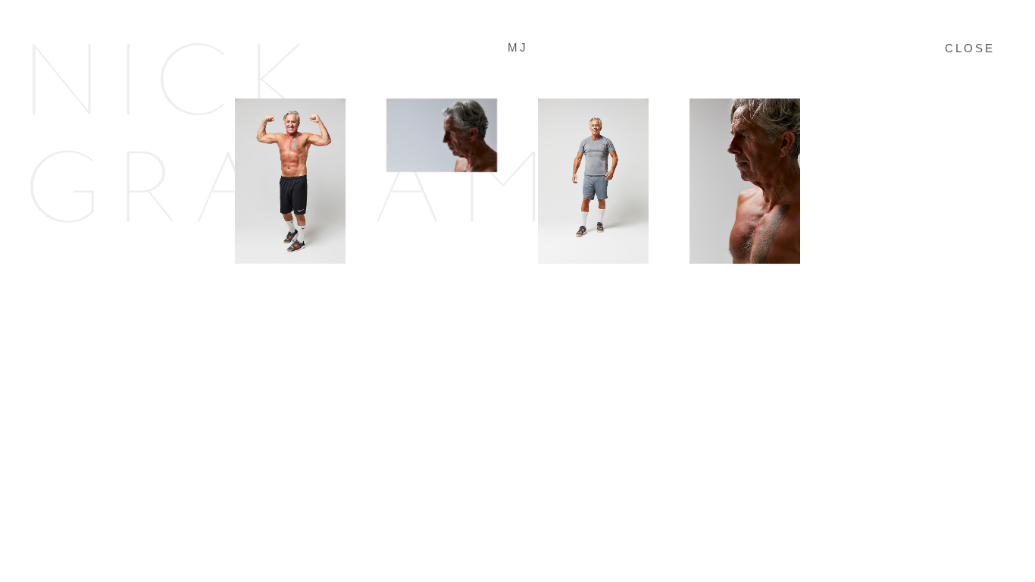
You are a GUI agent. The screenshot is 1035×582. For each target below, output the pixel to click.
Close (970, 48)
